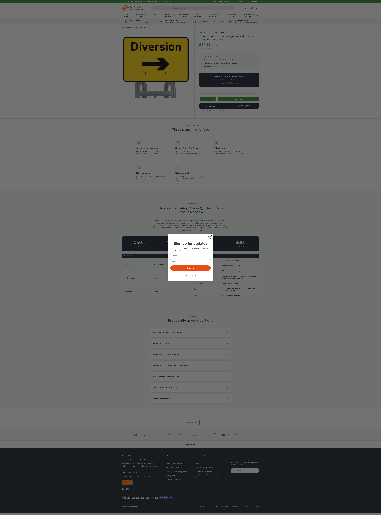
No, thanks (190, 275)
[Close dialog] (210, 236)
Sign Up (190, 268)
